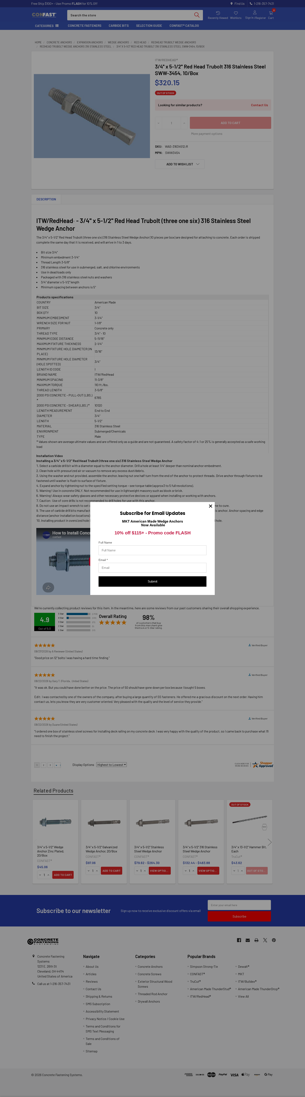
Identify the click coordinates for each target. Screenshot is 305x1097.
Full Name (105, 542)
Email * (103, 560)
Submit (152, 581)
